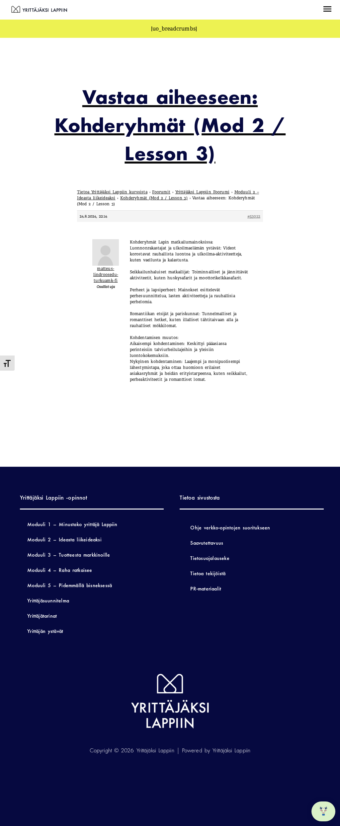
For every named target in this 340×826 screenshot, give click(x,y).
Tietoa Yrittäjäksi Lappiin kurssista (112, 192)
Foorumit (161, 192)
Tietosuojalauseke (209, 558)
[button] (327, 10)
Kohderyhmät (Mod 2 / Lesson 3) (154, 198)
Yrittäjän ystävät (45, 631)
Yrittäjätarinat (42, 615)
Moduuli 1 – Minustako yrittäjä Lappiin (72, 524)
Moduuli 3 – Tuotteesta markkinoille (68, 554)
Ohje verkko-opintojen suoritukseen (230, 527)
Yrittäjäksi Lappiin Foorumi (202, 192)
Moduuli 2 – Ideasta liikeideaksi (64, 539)
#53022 (253, 216)
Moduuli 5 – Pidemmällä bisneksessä (69, 585)
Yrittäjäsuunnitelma (48, 600)
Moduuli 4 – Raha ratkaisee (59, 570)
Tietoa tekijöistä (207, 573)
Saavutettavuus (206, 542)
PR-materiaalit (205, 588)
